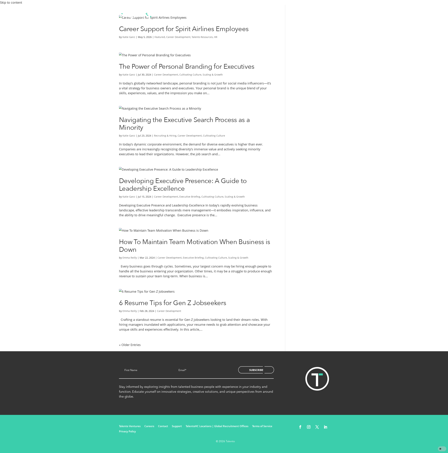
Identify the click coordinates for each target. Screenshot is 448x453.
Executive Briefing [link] (189, 196)
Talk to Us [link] (311, 15)
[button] (300, 426)
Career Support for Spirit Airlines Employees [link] (183, 29)
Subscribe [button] (256, 370)
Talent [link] (196, 15)
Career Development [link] (178, 37)
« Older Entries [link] (130, 345)
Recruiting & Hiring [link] (165, 135)
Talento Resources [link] (202, 37)
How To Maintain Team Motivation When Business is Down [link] (194, 245)
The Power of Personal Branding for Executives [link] (186, 66)
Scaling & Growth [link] (213, 74)
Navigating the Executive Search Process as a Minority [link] (184, 123)
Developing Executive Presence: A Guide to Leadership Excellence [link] (183, 184)
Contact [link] (265, 15)
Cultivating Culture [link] (190, 74)
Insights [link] (245, 15)
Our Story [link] (220, 15)
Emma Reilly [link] (129, 257)
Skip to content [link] (11, 2)
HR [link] (215, 37)
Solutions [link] (173, 15)
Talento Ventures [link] (130, 426)
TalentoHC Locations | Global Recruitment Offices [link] (217, 426)
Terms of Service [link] (262, 426)
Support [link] (177, 426)
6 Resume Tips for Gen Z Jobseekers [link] (172, 303)
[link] (135, 15)
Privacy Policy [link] (127, 431)
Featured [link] (160, 37)
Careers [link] (149, 426)
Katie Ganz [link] (128, 37)
